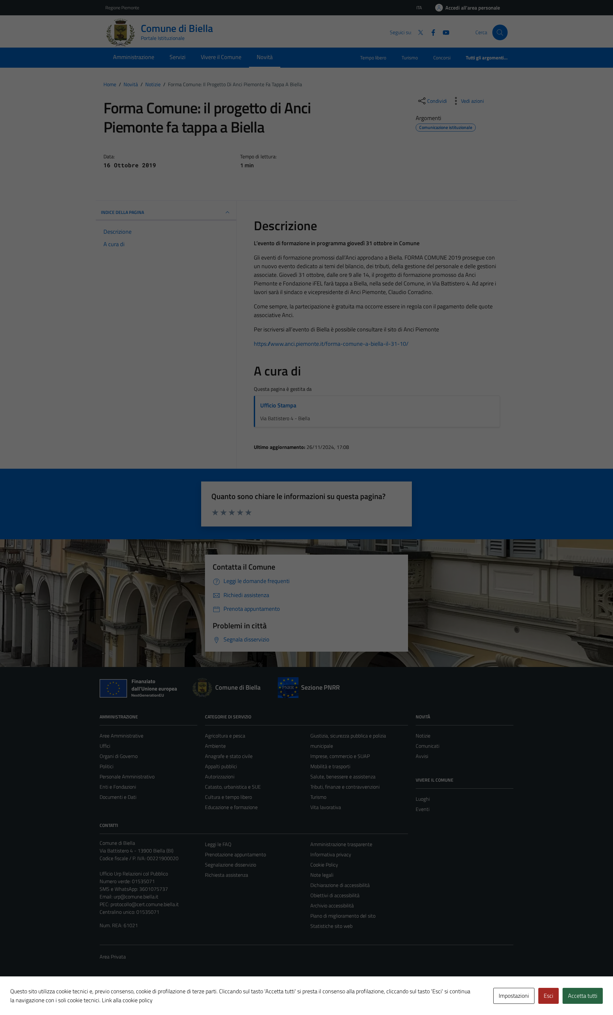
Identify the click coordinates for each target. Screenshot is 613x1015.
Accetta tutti (582, 995)
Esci (548, 995)
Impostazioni (514, 995)
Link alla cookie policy (127, 1000)
